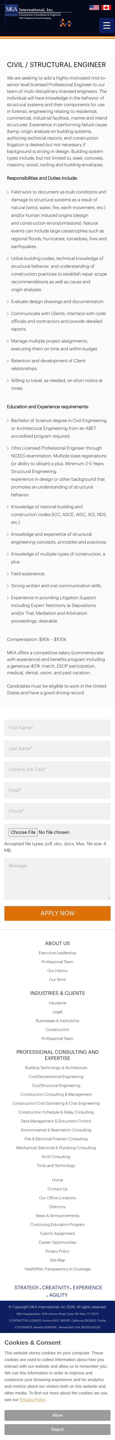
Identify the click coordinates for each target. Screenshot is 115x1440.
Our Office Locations (57, 1198)
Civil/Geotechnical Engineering (56, 1077)
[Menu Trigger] (106, 25)
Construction (57, 1030)
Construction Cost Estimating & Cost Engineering (56, 1104)
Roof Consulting (56, 1157)
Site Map (57, 1260)
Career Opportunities (57, 1243)
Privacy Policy (57, 1251)
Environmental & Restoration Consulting (56, 1130)
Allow (57, 1415)
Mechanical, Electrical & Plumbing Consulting (56, 1148)
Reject (57, 1429)
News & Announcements (58, 1216)
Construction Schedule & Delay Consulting (56, 1112)
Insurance (57, 1003)
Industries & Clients (57, 993)
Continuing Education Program (57, 1225)
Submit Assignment (57, 1234)
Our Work (57, 980)
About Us (57, 943)
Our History (57, 971)
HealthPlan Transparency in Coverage (57, 1269)
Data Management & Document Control (56, 1121)
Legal (57, 1012)
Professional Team (57, 962)
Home (57, 1180)
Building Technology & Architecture (56, 1068)
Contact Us (58, 1189)
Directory (57, 1207)
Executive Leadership (57, 953)
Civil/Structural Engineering (56, 1086)
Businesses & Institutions (57, 1021)
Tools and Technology (56, 1166)
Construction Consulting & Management (56, 1095)
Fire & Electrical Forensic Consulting (56, 1139)
